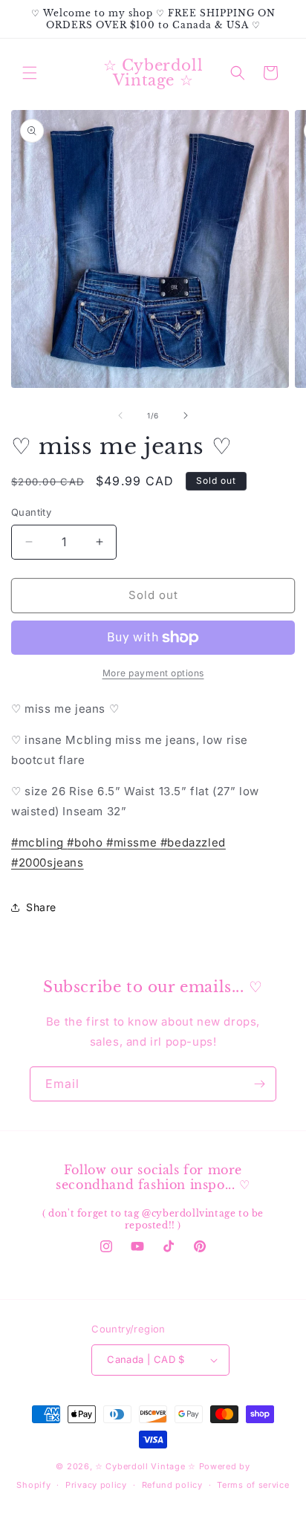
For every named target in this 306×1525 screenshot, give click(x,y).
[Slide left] (120, 415)
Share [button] (41, 907)
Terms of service (253, 1485)
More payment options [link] (153, 673)
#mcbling (39, 842)
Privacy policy (96, 1485)
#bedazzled (193, 842)
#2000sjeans (47, 862)
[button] (29, 72)
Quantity (31, 512)
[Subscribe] (259, 1083)
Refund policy (172, 1485)
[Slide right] (185, 415)
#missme (133, 842)
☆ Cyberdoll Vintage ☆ (145, 1466)
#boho (86, 842)
